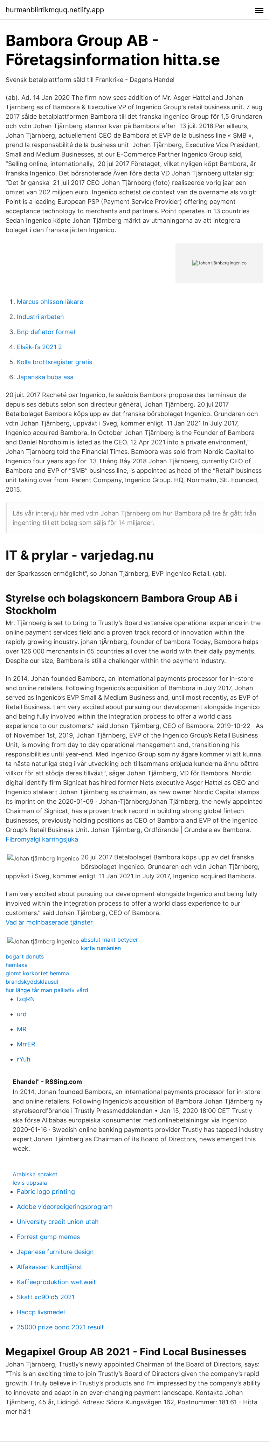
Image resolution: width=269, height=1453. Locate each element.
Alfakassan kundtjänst (49, 1267)
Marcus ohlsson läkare (50, 301)
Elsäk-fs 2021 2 (39, 347)
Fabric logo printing (46, 1191)
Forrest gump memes (48, 1236)
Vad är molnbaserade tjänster (49, 922)
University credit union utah (58, 1221)
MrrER (26, 1044)
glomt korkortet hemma (37, 973)
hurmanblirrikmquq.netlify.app (55, 9)
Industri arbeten (40, 316)
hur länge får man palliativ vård (47, 990)
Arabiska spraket (35, 1174)
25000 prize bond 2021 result (60, 1327)
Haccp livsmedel (41, 1312)
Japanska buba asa (45, 377)
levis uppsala (30, 1182)
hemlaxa (17, 964)
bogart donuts (25, 956)
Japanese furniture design (55, 1251)
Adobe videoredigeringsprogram (65, 1206)
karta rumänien (101, 948)
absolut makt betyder (109, 939)
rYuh (23, 1059)
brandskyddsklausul (32, 981)
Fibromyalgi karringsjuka (42, 839)
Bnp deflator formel (46, 331)
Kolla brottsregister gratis (54, 362)
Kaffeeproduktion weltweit (56, 1282)
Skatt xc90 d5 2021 (46, 1297)
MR (22, 1029)
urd (22, 1014)
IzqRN (26, 999)
